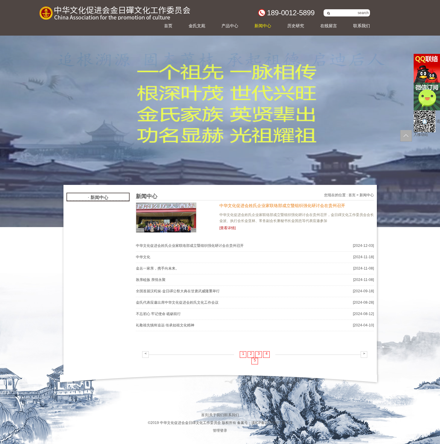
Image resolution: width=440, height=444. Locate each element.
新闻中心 (262, 25)
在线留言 (328, 25)
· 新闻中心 (98, 197)
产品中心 (229, 25)
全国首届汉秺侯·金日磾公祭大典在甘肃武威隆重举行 (178, 291)
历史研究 (295, 25)
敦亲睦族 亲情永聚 (151, 280)
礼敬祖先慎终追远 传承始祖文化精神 (165, 325)
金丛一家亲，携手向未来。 (157, 268)
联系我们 (361, 25)
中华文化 (143, 257)
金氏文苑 (197, 25)
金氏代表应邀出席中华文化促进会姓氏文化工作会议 (177, 302)
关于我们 (216, 415)
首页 (168, 25)
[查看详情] (227, 228)
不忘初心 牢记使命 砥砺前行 (158, 314)
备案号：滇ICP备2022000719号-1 (264, 423)
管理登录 (220, 430)
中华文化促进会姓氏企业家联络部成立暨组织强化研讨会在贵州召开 (282, 205)
